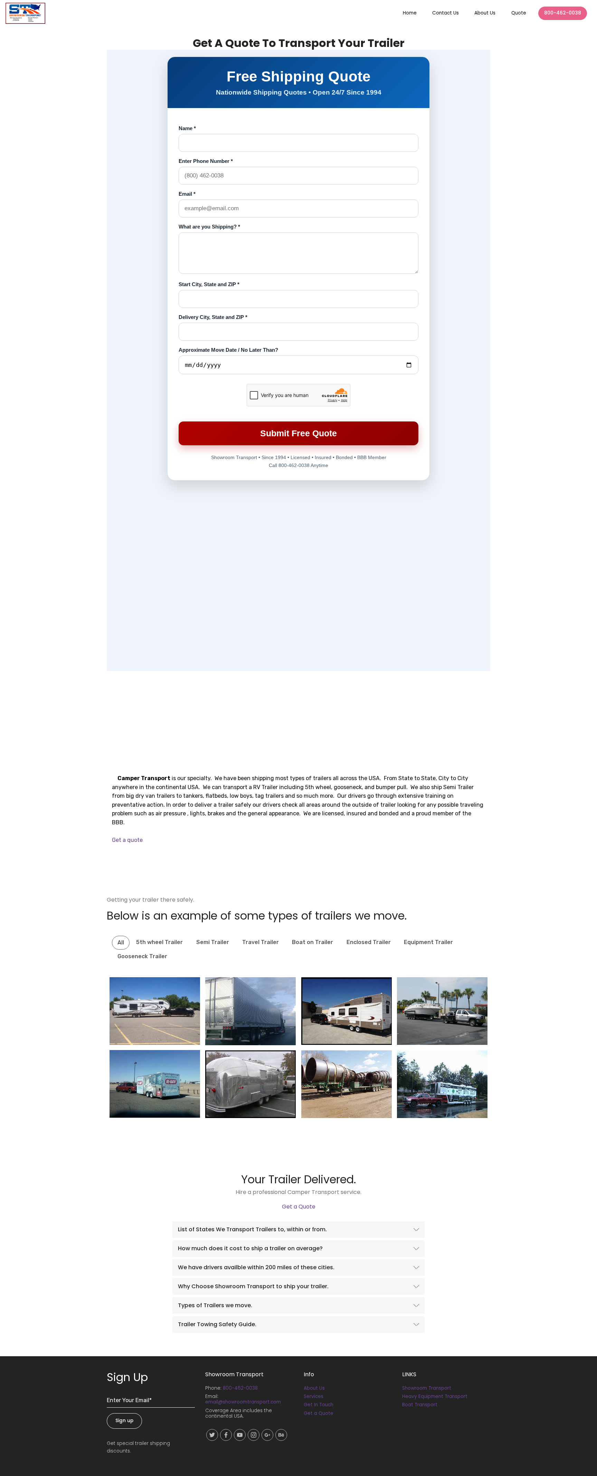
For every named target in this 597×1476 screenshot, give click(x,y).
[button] (298, 1229)
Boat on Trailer (312, 942)
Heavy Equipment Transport (434, 1396)
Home (410, 13)
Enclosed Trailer (369, 942)
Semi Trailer (212, 942)
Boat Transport (419, 1404)
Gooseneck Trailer (142, 956)
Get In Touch (318, 1404)
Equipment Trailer (428, 942)
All (120, 942)
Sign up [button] (124, 1420)
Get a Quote (298, 1207)
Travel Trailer (260, 942)
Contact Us (445, 13)
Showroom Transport (426, 1388)
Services (313, 1396)
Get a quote (127, 840)
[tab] (298, 1230)
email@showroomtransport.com (243, 1402)
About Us (484, 13)
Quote (518, 13)
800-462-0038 (562, 13)
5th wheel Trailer (159, 942)
